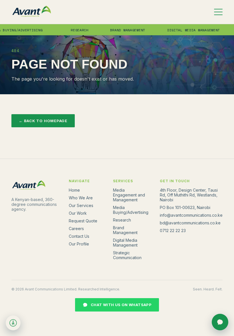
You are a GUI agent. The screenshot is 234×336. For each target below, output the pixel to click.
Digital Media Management (189, 30)
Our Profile (79, 243)
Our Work (78, 213)
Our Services (81, 205)
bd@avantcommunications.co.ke (190, 222)
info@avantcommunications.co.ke (191, 215)
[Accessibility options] (13, 322)
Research (75, 30)
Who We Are (81, 197)
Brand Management (123, 30)
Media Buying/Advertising (130, 210)
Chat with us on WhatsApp (121, 304)
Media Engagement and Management (129, 195)
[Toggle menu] (218, 12)
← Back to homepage (43, 120)
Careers (76, 228)
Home (74, 190)
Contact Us (79, 236)
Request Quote (83, 220)
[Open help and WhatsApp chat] (220, 322)
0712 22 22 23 (173, 230)
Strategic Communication (127, 255)
